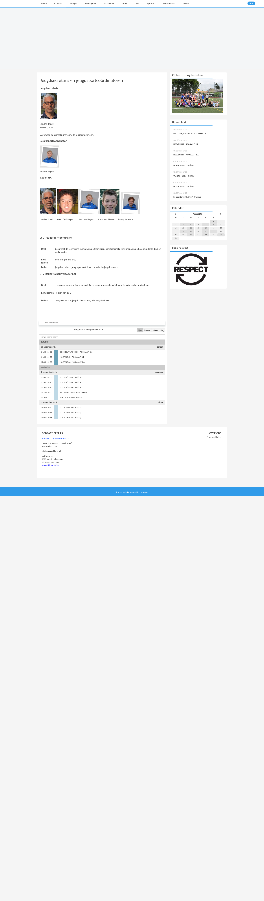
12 (191, 228)
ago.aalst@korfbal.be (50, 465)
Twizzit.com (144, 492)
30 (221, 235)
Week (155, 330)
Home (44, 4)
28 (206, 235)
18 (183, 231)
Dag (162, 330)
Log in (251, 3)
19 (191, 231)
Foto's (124, 4)
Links (137, 4)
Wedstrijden (90, 4)
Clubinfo (58, 4)
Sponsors (151, 4)
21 (206, 231)
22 (213, 231)
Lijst (140, 330)
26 (191, 235)
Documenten (169, 4)
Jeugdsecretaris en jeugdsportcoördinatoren (81, 80)
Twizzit (186, 4)
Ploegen (73, 4)
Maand (147, 330)
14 (206, 228)
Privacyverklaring (214, 437)
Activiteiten (108, 4)
